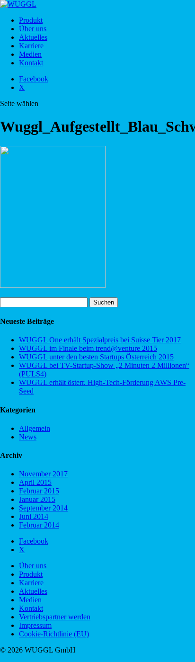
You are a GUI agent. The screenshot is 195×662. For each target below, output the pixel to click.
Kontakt (31, 63)
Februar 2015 (39, 491)
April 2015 (35, 482)
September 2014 (43, 508)
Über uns (32, 29)
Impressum (35, 625)
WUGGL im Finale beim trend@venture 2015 (88, 348)
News (27, 437)
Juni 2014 (33, 516)
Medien (30, 54)
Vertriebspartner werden (54, 617)
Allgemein (34, 428)
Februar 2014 (39, 525)
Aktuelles (33, 37)
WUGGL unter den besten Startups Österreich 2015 (96, 357)
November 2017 (43, 474)
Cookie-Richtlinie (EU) (54, 634)
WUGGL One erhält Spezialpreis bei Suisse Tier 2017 (100, 340)
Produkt (31, 20)
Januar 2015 (37, 499)
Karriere (31, 46)
